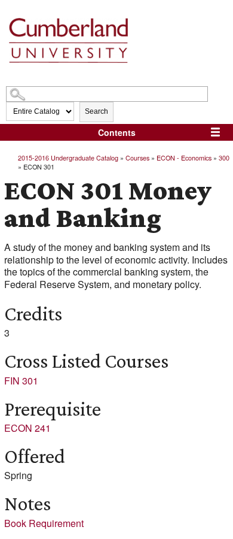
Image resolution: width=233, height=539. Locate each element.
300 (224, 157)
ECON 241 (27, 428)
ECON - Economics (184, 157)
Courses (137, 157)
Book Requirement (44, 523)
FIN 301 (21, 380)
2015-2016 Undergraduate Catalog (68, 157)
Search (96, 111)
